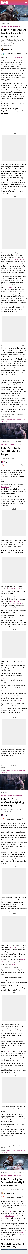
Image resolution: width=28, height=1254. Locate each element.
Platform (13, 441)
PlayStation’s (14, 601)
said (9, 1051)
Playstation (20, 441)
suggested (4, 678)
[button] (26, 53)
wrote (11, 287)
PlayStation (4, 421)
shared (20, 700)
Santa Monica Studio (17, 259)
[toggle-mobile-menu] (26, 2)
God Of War (9, 419)
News (7, 23)
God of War (5, 487)
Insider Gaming (15, 603)
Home (3, 23)
